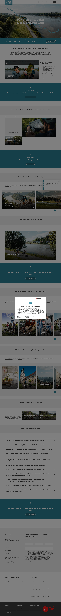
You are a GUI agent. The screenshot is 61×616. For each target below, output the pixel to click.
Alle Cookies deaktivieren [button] (19, 317)
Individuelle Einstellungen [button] (27, 317)
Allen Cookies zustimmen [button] (38, 316)
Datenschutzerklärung (20, 312)
